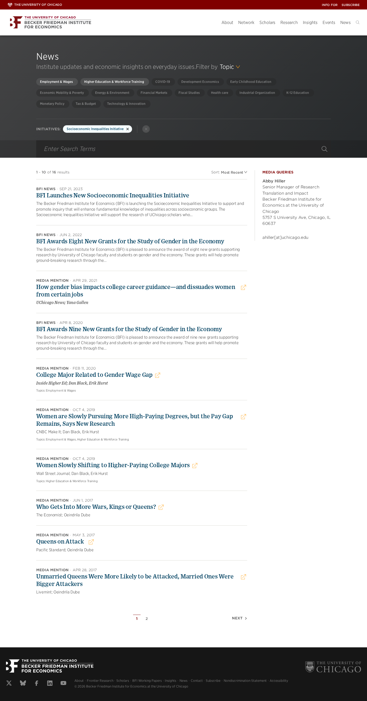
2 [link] (147, 619)
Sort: (215, 172)
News (345, 22)
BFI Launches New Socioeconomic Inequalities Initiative (112, 196)
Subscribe (351, 5)
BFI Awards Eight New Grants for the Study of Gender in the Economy (130, 242)
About (227, 22)
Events (329, 22)
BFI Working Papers (147, 681)
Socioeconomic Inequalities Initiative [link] (95, 129)
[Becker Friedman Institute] (110, 22)
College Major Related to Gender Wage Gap (94, 375)
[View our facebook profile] (36, 684)
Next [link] (237, 618)
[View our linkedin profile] (49, 684)
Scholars (267, 22)
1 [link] (137, 619)
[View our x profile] (9, 684)
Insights (310, 22)
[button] (358, 22)
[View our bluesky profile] (23, 684)
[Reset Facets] (146, 129)
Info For (330, 5)
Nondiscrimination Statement (245, 681)
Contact (197, 681)
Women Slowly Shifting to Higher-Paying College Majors (113, 465)
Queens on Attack (60, 542)
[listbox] (230, 67)
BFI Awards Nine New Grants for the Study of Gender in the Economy (129, 329)
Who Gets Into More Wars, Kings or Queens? (96, 507)
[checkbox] (57, 82)
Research (289, 22)
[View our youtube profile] (63, 684)
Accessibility (279, 681)
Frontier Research (100, 681)
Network (246, 22)
